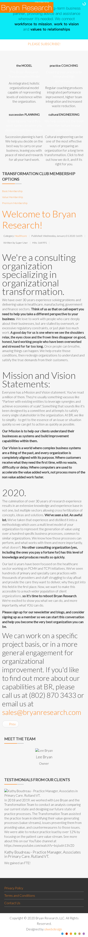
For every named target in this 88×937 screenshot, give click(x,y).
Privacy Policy (13, 888)
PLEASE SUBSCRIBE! (44, 44)
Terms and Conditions (19, 895)
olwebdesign (53, 929)
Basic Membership (12, 191)
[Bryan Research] (26, 7)
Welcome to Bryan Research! (39, 219)
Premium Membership (14, 203)
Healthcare (21, 235)
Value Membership (12, 197)
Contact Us (12, 903)
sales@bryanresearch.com (41, 712)
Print (53, 242)
